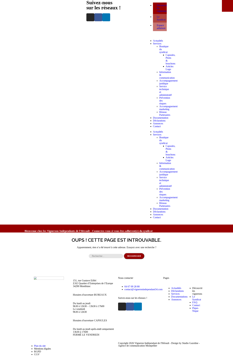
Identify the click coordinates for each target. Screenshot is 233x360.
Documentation (160, 117)
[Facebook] (98, 17)
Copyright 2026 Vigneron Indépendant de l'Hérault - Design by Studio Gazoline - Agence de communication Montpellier (159, 344)
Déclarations (159, 120)
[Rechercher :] (106, 256)
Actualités (158, 40)
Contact (157, 126)
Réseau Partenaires (164, 113)
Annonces (158, 123)
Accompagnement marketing (168, 108)
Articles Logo (169, 68)
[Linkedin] (106, 17)
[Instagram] (90, 17)
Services (157, 43)
